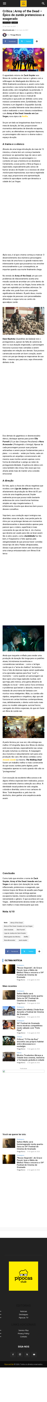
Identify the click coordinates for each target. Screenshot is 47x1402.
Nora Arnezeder (9, 940)
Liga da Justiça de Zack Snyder (15, 933)
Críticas (6, 22)
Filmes (14, 22)
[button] (43, 3)
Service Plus (24, 1330)
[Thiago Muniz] (5, 35)
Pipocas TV (23, 1317)
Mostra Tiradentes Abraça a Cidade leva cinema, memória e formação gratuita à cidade (30, 1057)
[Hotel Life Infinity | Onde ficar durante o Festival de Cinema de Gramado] (9, 1011)
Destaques (20, 965)
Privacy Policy (23, 1333)
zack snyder (23, 940)
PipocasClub (9, 1364)
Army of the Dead (17, 923)
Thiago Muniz (15, 35)
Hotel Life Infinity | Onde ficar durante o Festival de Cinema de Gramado (30, 1011)
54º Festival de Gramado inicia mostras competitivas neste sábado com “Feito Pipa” (29, 1026)
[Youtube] (34, 1354)
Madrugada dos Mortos (12, 937)
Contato (23, 1336)
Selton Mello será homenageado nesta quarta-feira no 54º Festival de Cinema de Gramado (30, 997)
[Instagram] (20, 1354)
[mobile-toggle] (4, 3)
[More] (37, 41)
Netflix (25, 116)
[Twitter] (27, 1354)
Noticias (23, 1311)
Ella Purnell (21, 930)
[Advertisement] (23, 1197)
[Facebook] (13, 1354)
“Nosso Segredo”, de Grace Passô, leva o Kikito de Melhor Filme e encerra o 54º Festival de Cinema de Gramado (30, 972)
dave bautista (8, 930)
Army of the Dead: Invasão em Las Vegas (18, 926)
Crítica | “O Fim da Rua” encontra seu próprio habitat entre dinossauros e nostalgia (30, 1042)
